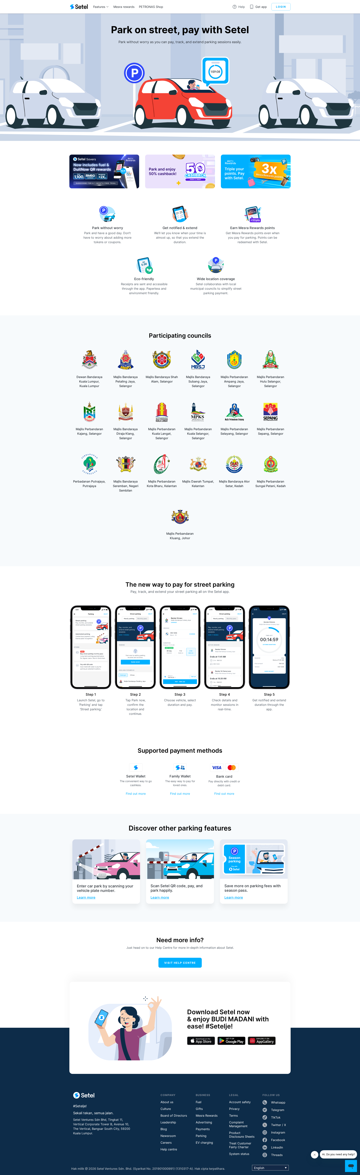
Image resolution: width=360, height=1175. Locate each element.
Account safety (240, 1102)
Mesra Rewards (207, 1115)
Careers (166, 1142)
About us (166, 1102)
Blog (163, 1129)
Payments (203, 1129)
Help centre (168, 1149)
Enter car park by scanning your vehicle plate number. (105, 888)
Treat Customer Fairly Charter (240, 1145)
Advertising (204, 1122)
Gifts (199, 1109)
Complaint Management (238, 1124)
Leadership (168, 1122)
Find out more (136, 793)
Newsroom (168, 1136)
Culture (165, 1109)
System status (239, 1154)
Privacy (234, 1109)
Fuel (198, 1102)
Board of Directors (173, 1115)
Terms (233, 1115)
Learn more (86, 897)
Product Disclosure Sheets (241, 1134)
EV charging (204, 1142)
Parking (201, 1136)
